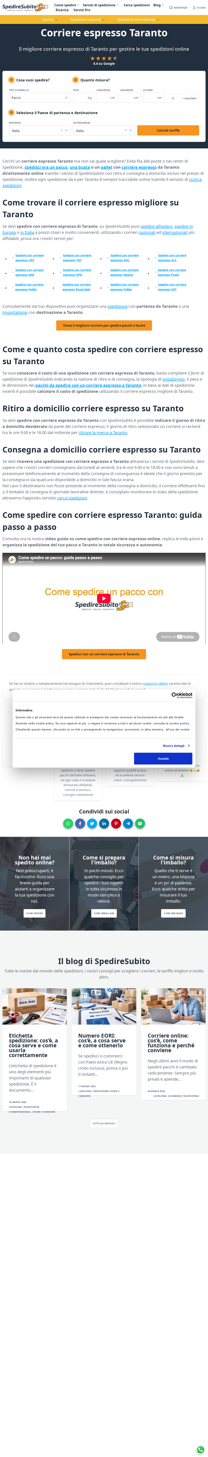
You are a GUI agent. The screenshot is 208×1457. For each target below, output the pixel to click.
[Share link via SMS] (140, 823)
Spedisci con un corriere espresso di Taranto (104, 654)
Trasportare (31, 1106)
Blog (157, 5)
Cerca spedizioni (137, 5)
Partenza (15, 122)
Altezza (148, 90)
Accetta (163, 758)
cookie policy (179, 723)
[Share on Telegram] (128, 823)
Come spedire (65, 5)
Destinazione (81, 122)
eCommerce (175, 1095)
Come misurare (173, 913)
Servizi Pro (82, 10)
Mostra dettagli (174, 745)
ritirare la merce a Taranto (103, 432)
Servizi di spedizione (99, 5)
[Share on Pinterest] (116, 823)
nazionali (147, 232)
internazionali (174, 232)
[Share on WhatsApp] (68, 823)
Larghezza (126, 90)
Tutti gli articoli (104, 1123)
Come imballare (104, 913)
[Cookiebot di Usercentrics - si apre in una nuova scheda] (174, 695)
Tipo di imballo (19, 90)
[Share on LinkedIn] (104, 823)
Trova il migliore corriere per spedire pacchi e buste (104, 325)
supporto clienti (155, 683)
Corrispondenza (20, 1111)
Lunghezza (103, 90)
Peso (76, 90)
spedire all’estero (156, 226)
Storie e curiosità (43, 1111)
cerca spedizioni (72, 498)
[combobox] (39, 129)
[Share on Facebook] (80, 823)
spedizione (117, 306)
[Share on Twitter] (92, 823)
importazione (14, 312)
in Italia (27, 232)
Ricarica (62, 10)
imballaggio (173, 379)
